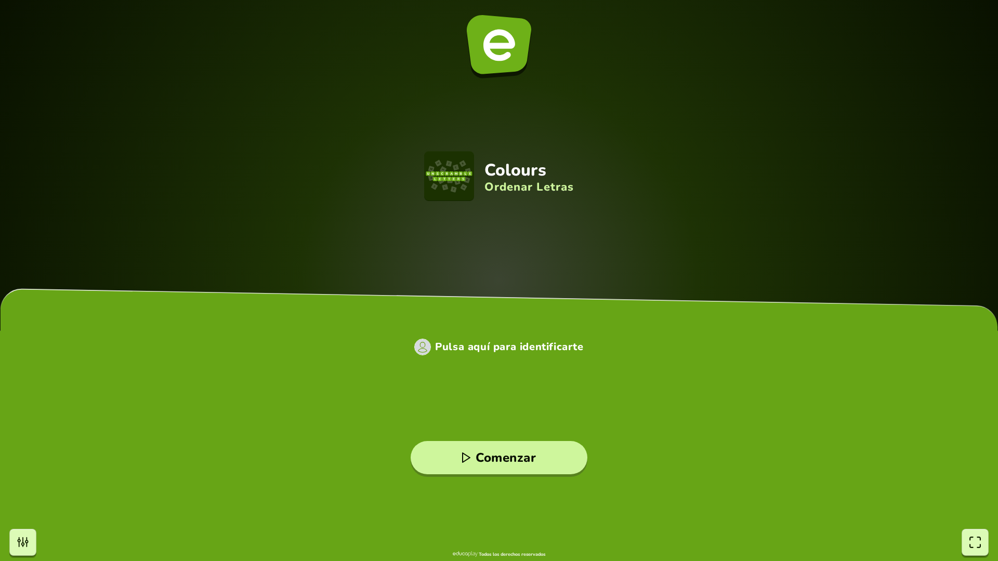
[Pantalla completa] (975, 542)
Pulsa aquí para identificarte (509, 347)
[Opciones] (22, 542)
